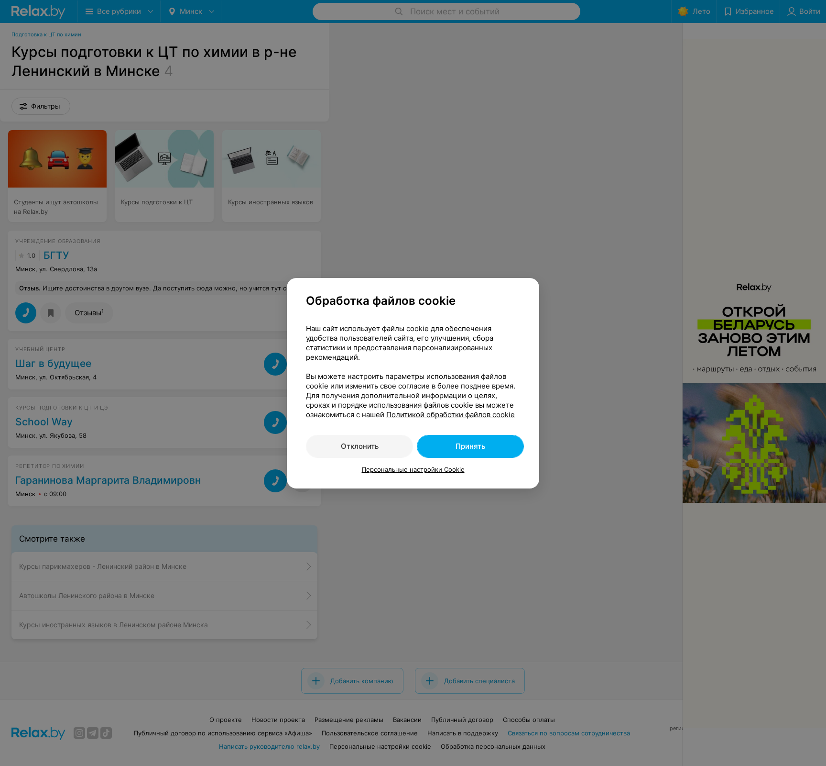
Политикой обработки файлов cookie (450, 414)
